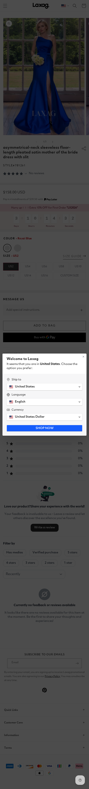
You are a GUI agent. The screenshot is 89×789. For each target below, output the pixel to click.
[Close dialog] (83, 356)
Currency (18, 409)
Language (19, 394)
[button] (44, 387)
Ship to (16, 379)
